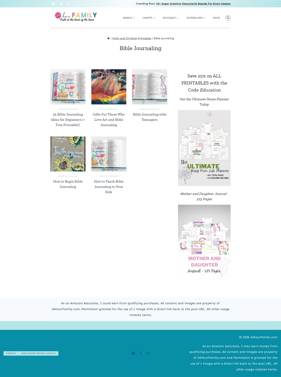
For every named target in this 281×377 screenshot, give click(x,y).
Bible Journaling (67, 109)
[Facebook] (69, 4)
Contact (11, 353)
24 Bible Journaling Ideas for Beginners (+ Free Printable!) (68, 119)
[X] (140, 353)
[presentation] (67, 86)
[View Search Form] (228, 17)
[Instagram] (147, 353)
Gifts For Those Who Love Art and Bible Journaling (109, 119)
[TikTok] (61, 4)
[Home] (108, 38)
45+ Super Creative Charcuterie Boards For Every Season (193, 3)
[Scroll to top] (273, 365)
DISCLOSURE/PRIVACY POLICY (39, 353)
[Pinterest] (53, 4)
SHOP (216, 17)
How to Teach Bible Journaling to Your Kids (109, 186)
